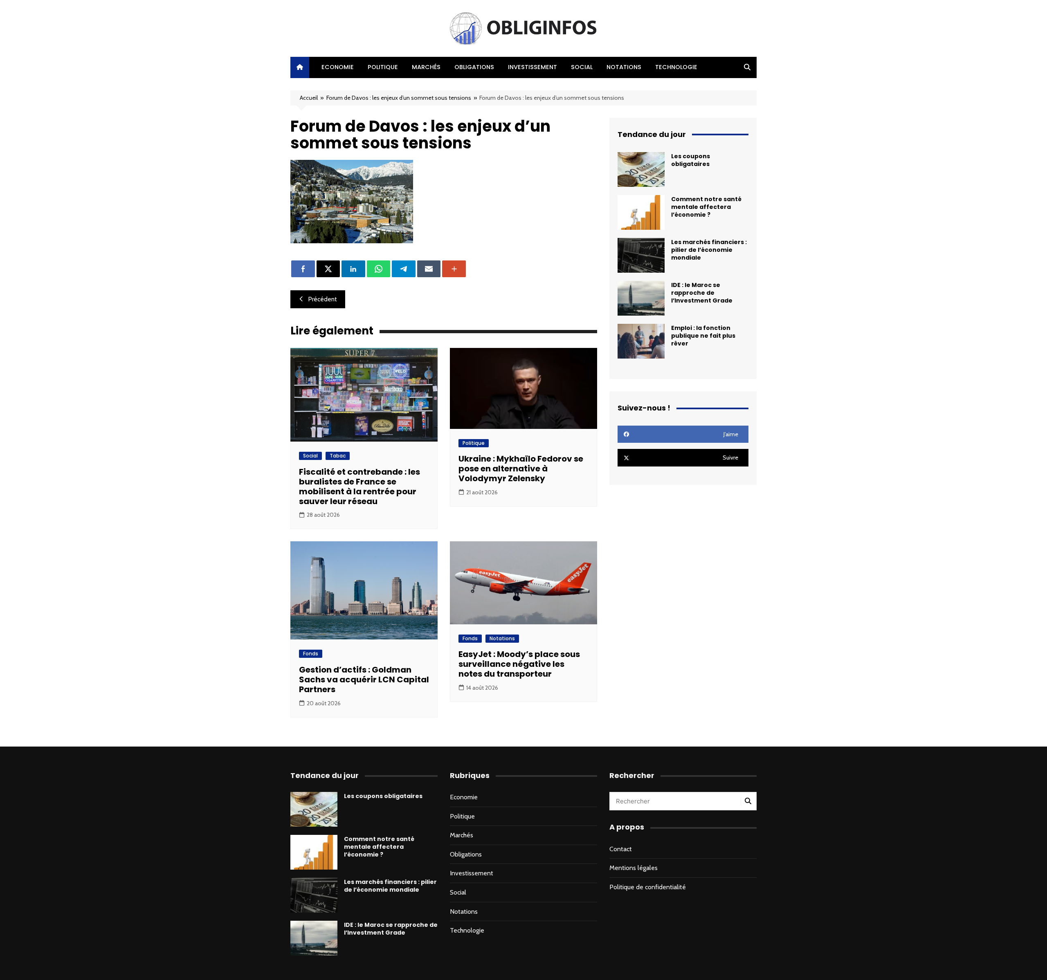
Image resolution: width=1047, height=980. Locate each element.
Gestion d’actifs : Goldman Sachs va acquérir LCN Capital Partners (364, 679)
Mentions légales (633, 868)
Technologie (676, 67)
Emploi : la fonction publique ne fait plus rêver (703, 336)
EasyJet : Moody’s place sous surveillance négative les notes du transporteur (519, 663)
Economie (337, 67)
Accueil (309, 97)
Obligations (474, 67)
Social (582, 67)
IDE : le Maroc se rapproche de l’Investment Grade (701, 293)
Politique (383, 67)
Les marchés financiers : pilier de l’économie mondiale (709, 250)
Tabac (338, 455)
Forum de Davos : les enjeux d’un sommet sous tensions (398, 97)
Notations (624, 67)
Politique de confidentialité (647, 887)
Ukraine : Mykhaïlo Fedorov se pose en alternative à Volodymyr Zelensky (520, 468)
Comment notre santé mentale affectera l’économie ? (706, 207)
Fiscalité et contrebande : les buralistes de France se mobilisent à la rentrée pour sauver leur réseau (359, 486)
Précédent (322, 299)
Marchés (426, 67)
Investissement (532, 67)
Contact (620, 849)
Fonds (310, 653)
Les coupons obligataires (690, 160)
